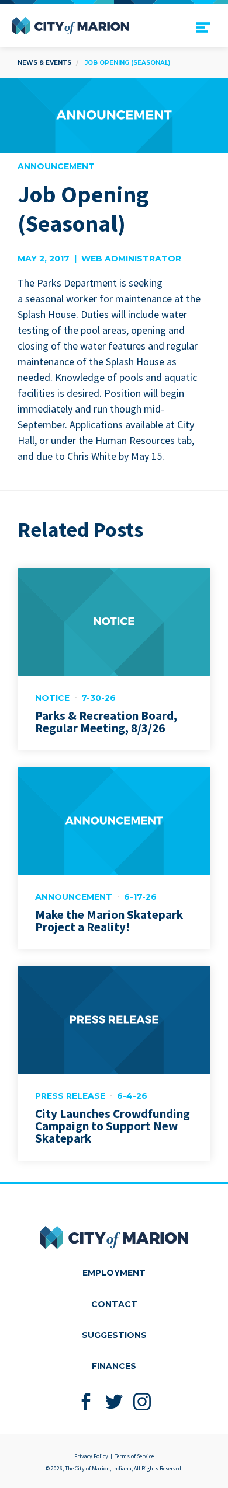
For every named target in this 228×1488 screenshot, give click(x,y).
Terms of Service (134, 1456)
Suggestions (114, 1335)
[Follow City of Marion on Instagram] (142, 1402)
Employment (114, 1272)
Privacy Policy (91, 1456)
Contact (114, 1304)
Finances (114, 1366)
